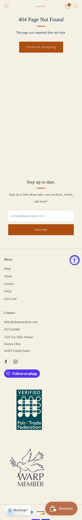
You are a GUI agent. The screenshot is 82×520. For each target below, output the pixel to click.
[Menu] (6, 6)
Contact (9, 284)
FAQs (7, 291)
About (8, 276)
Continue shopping (41, 47)
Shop (7, 268)
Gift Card (10, 299)
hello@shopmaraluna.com (21, 322)
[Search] (75, 6)
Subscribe (41, 229)
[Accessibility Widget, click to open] (74, 260)
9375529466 (12, 329)
